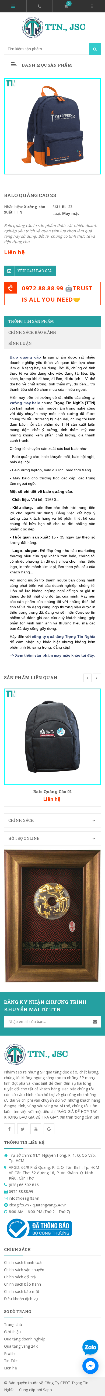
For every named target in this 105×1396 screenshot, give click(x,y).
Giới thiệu (12, 1331)
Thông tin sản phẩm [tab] (31, 321)
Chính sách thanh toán (24, 1262)
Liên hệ (10, 1367)
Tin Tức (11, 1360)
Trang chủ (13, 1324)
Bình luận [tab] (20, 343)
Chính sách (21, 820)
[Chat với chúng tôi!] (90, 1366)
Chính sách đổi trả (20, 1276)
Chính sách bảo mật (21, 1291)
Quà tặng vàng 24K (21, 1346)
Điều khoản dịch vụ (21, 1298)
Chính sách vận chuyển (24, 1269)
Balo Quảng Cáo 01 (52, 791)
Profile (10, 1353)
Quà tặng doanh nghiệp (25, 1338)
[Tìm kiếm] (95, 49)
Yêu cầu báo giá (35, 270)
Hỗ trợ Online (23, 838)
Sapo (47, 1389)
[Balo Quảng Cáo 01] (52, 736)
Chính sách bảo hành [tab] (32, 332)
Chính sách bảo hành (22, 1284)
